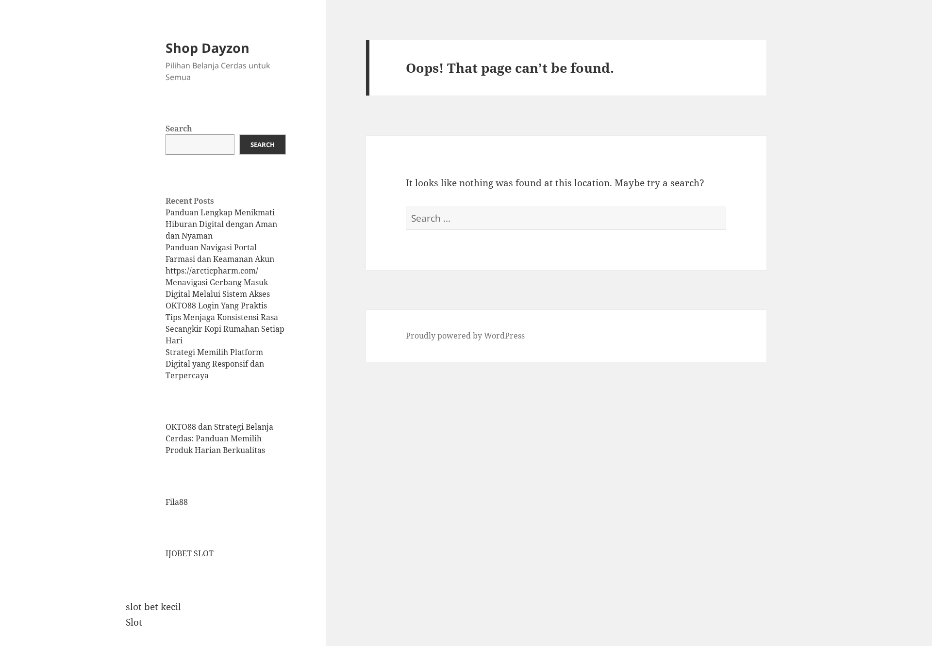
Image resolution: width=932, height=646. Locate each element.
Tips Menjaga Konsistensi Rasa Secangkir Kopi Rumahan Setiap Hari (225, 329)
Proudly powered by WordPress (465, 335)
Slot (134, 622)
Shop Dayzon (208, 48)
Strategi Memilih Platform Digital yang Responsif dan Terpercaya (215, 364)
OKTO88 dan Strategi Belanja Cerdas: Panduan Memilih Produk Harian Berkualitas (219, 438)
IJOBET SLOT (190, 553)
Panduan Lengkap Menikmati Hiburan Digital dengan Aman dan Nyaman (221, 224)
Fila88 (177, 502)
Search (179, 128)
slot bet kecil (153, 606)
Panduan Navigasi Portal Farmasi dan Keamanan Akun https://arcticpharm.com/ (220, 259)
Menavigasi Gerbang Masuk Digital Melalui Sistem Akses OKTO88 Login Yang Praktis (218, 294)
